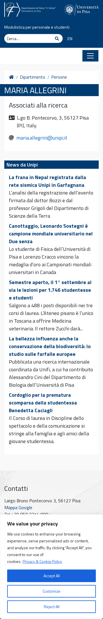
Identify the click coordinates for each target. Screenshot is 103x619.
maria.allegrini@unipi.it (41, 138)
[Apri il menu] (90, 55)
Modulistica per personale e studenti (37, 27)
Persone (59, 77)
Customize (51, 591)
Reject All (52, 607)
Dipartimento (32, 77)
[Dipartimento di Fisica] (30, 9)
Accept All (51, 576)
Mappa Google (18, 507)
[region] (51, 566)
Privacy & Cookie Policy (42, 561)
